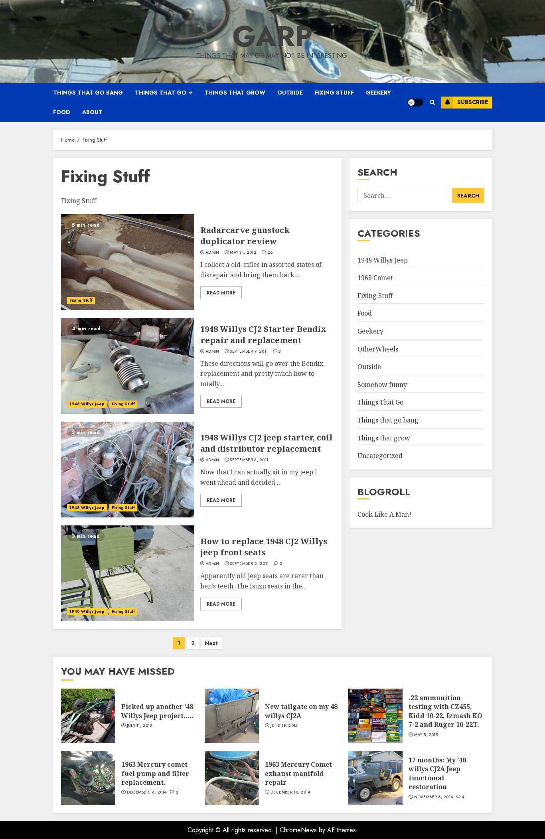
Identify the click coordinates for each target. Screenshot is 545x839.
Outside (290, 93)
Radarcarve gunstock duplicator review (245, 236)
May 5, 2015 (426, 735)
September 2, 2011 (249, 564)
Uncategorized (380, 455)
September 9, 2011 (249, 351)
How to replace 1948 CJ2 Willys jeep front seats (263, 547)
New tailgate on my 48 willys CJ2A (301, 711)
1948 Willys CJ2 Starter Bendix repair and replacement (263, 334)
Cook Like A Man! (384, 514)
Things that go (160, 93)
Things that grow (234, 93)
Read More (221, 292)
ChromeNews (298, 830)
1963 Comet (375, 277)
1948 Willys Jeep (87, 404)
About (92, 112)
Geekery (378, 93)
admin (212, 252)
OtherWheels (377, 349)
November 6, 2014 (433, 797)
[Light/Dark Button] (415, 103)
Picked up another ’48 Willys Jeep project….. (157, 711)
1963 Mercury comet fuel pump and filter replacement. (155, 773)
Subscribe (472, 102)
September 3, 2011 (249, 460)
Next (211, 643)
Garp (272, 36)
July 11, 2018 (139, 725)
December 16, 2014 (147, 792)
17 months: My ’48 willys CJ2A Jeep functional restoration (437, 773)
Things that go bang (88, 93)
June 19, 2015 (284, 725)
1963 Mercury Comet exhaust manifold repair (298, 773)
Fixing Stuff (81, 300)
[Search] (432, 102)
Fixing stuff (334, 93)
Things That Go (380, 402)
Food (61, 112)
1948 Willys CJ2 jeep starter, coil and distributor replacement (266, 443)
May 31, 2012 (243, 252)
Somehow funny (382, 384)
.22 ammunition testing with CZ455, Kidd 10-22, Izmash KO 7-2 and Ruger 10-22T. (445, 711)
